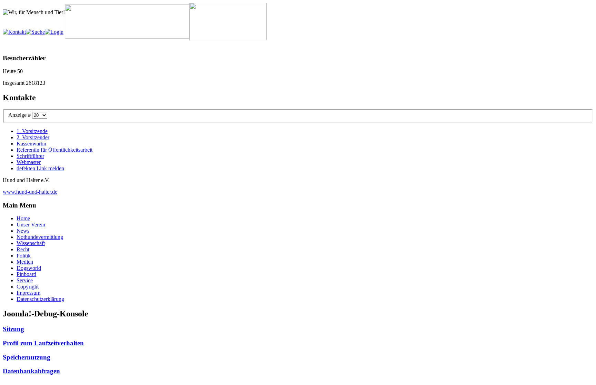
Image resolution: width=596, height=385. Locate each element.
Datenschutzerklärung (40, 299)
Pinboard (26, 274)
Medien (25, 262)
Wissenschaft (31, 243)
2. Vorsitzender (33, 137)
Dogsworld (29, 268)
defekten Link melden (40, 168)
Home (23, 218)
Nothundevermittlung (40, 237)
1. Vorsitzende (32, 131)
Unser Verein (31, 224)
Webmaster (29, 162)
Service (25, 280)
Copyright (28, 287)
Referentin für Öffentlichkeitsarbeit (54, 150)
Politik (24, 256)
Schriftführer (30, 156)
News (23, 231)
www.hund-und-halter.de (30, 192)
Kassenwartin (31, 143)
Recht (23, 249)
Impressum (28, 293)
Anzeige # (20, 115)
